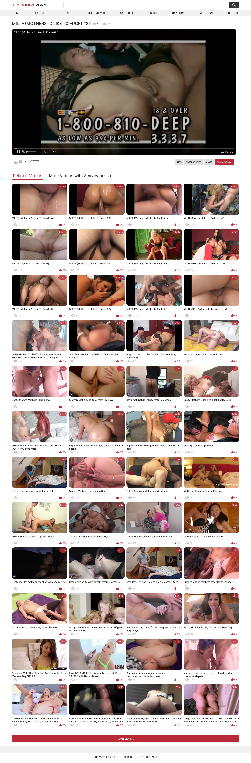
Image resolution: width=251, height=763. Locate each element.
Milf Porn (206, 12)
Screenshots (193, 162)
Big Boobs (29, 5)
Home (16, 12)
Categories (127, 12)
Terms (128, 756)
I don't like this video (20, 162)
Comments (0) (224, 162)
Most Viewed (96, 12)
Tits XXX (233, 12)
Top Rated (66, 12)
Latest (39, 12)
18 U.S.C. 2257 (148, 756)
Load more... (125, 738)
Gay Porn (178, 12)
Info (179, 162)
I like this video (15, 162)
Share (208, 162)
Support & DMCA (104, 756)
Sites (153, 12)
